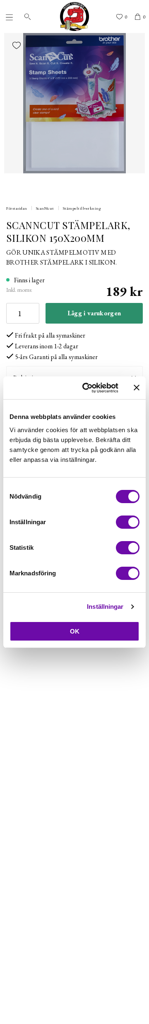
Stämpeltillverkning (82, 208)
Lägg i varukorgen (94, 313)
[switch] (127, 522)
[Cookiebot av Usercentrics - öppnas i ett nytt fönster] (87, 388)
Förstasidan (16, 208)
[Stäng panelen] (136, 387)
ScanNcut (45, 208)
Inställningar (105, 606)
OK (74, 631)
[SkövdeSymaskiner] (74, 16)
